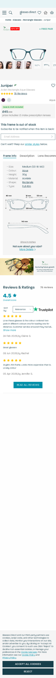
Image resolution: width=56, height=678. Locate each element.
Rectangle (13, 89)
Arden (4, 89)
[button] (53, 85)
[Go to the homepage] (28, 13)
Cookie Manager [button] (29, 652)
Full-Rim (26, 186)
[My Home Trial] (45, 12)
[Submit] (52, 137)
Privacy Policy (9, 657)
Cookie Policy (28, 655)
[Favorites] (39, 12)
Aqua (23, 89)
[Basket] (51, 12)
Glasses (30, 89)
